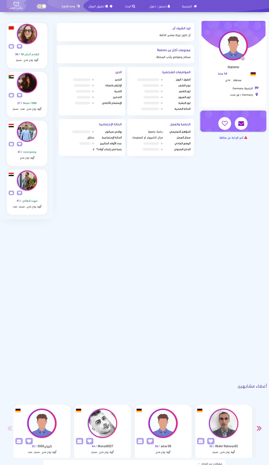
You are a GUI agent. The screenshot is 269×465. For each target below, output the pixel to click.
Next (259, 428)
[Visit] (27, 34)
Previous (10, 428)
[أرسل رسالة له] (241, 121)
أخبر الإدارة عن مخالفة (231, 137)
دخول (153, 6)
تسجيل (162, 6)
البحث (128, 6)
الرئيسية (187, 6)
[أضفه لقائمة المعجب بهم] (225, 121)
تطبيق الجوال (96, 6)
